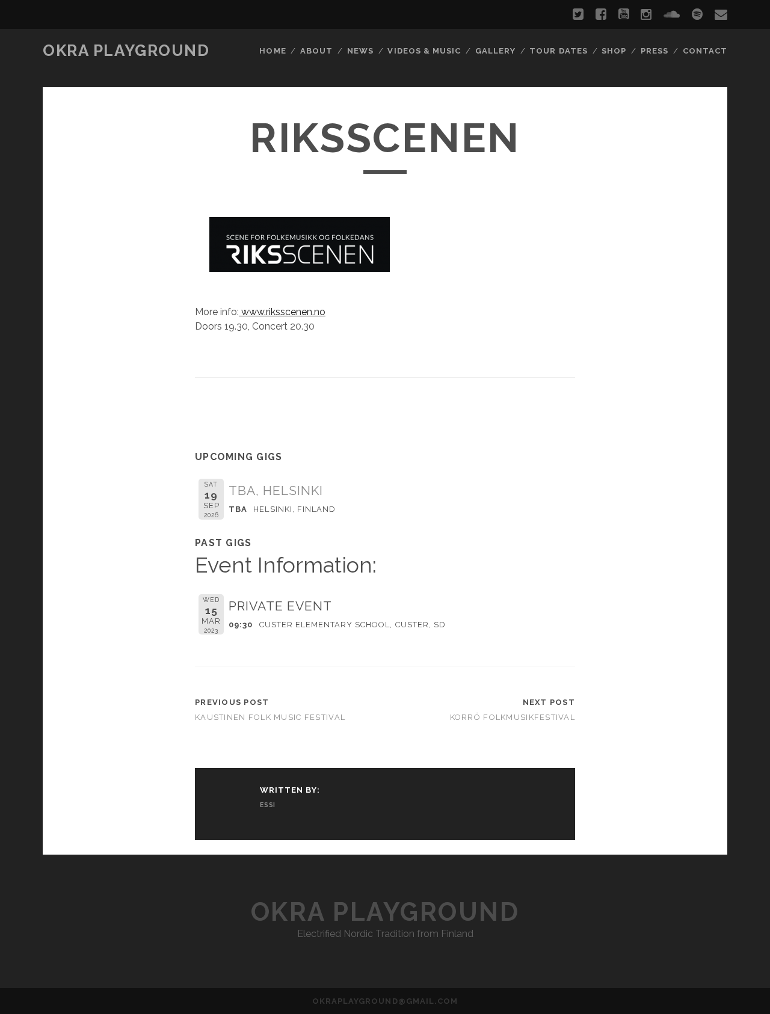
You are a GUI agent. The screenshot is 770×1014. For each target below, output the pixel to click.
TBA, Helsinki (276, 490)
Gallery (495, 50)
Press (654, 50)
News (360, 50)
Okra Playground (126, 50)
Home (272, 50)
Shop (614, 50)
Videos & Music (424, 50)
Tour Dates (558, 50)
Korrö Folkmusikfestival (512, 717)
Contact (705, 50)
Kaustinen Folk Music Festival (270, 717)
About (316, 50)
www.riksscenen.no (282, 312)
